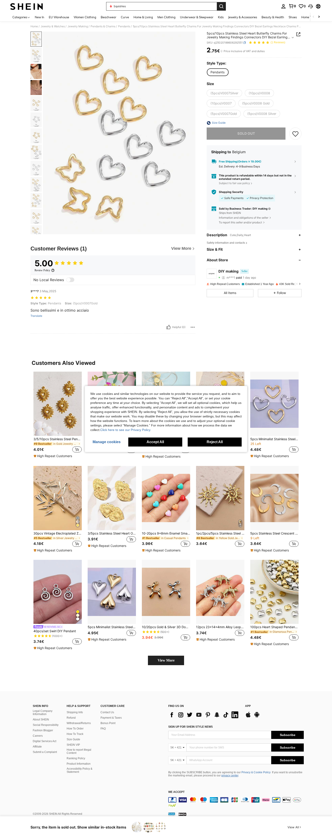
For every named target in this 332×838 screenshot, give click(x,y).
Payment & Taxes (111, 717)
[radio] (217, 72)
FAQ (103, 728)
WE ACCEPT (176, 792)
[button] (310, 6)
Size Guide (73, 739)
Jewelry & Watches (53, 26)
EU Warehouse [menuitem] (59, 17)
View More (166, 660)
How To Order (75, 728)
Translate (36, 315)
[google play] (257, 716)
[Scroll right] (318, 17)
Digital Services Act (44, 741)
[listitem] (58, 415)
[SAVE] (295, 134)
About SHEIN (41, 719)
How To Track (75, 734)
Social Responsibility (45, 725)
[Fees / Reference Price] (221, 51)
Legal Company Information (42, 712)
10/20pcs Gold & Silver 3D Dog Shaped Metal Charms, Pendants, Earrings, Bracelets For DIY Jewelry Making (166, 627)
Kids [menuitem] (221, 17)
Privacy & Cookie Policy (256, 772)
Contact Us (107, 712)
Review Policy (42, 270)
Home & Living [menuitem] (143, 17)
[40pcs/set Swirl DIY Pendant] (57, 592)
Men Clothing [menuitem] (166, 17)
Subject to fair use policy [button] (234, 183)
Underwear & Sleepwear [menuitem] (196, 17)
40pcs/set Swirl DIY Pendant (54, 631)
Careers (38, 735)
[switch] (70, 280)
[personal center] (283, 6)
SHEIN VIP (73, 744)
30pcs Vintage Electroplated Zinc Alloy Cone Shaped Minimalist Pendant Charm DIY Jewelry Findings (57, 533)
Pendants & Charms (103, 26)
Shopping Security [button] (231, 192)
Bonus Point (108, 723)
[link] (292, 6)
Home (34, 26)
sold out (246, 134)
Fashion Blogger (43, 730)
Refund (71, 717)
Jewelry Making (78, 26)
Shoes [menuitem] (293, 17)
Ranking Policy (76, 758)
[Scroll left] (313, 17)
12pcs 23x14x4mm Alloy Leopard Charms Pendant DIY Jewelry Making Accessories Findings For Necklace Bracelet (220, 627)
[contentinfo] (236, 802)
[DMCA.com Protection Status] (182, 814)
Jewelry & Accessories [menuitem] (242, 17)
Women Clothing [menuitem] (85, 17)
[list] (204, 714)
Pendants (124, 26)
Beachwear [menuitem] (108, 17)
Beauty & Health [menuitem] (273, 17)
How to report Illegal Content (79, 751)
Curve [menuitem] (125, 17)
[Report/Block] (192, 327)
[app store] (248, 716)
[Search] (221, 6)
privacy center (229, 775)
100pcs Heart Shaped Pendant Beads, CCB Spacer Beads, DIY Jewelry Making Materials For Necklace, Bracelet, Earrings (274, 627)
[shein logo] (26, 6)
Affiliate (37, 746)
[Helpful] (168, 327)
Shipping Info (75, 712)
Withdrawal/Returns (79, 723)
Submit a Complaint (45, 752)
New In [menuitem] (39, 17)
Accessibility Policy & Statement (79, 770)
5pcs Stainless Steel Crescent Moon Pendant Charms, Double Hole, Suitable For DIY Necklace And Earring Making (274, 533)
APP (248, 706)
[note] (53, 456)
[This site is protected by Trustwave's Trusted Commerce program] (171, 814)
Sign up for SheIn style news (190, 726)
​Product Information (79, 763)
